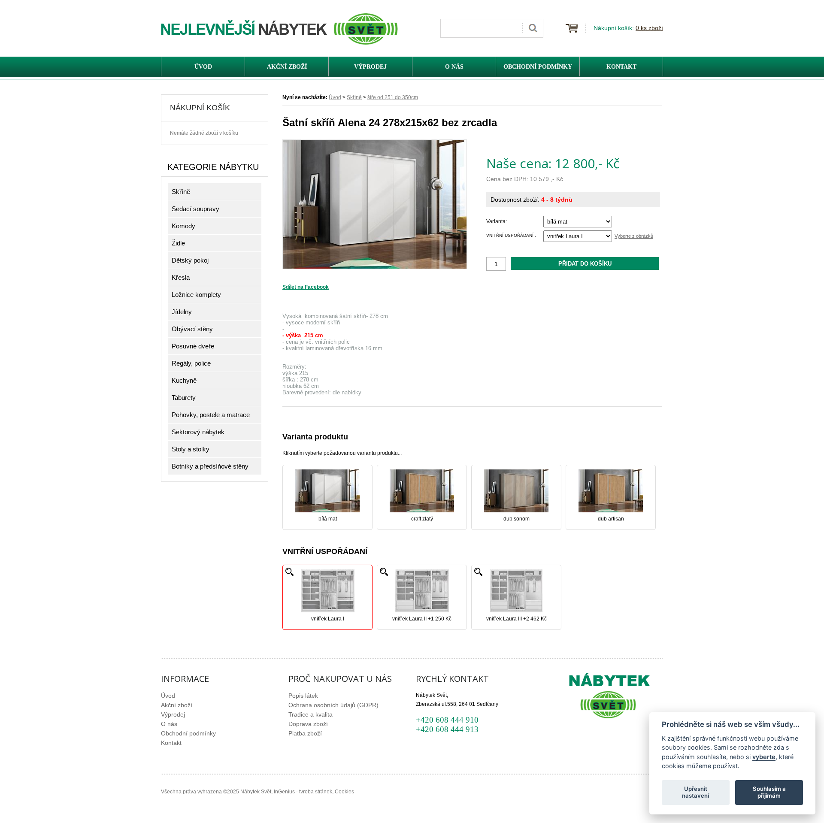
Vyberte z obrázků (634, 236)
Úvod (335, 97)
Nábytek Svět (255, 792)
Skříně (354, 97)
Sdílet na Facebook (305, 287)
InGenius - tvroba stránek (303, 792)
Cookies (344, 792)
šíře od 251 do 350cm (392, 97)
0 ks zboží (649, 27)
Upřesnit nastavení (695, 792)
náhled (289, 571)
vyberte (764, 756)
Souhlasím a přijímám (769, 792)
